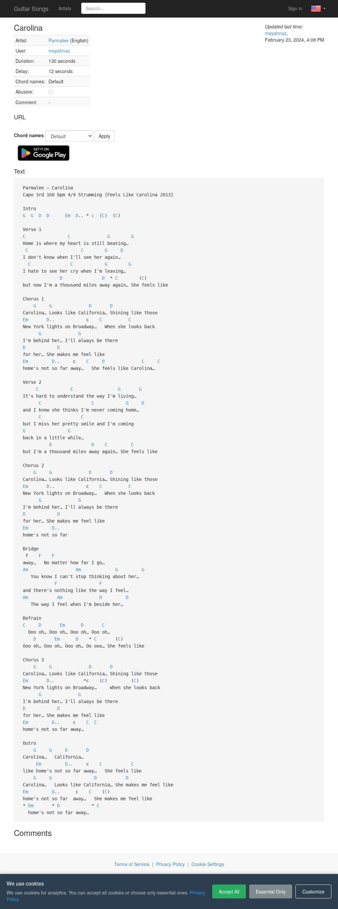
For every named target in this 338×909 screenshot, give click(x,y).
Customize (313, 891)
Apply (104, 136)
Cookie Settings (207, 864)
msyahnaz (59, 50)
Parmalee (59, 40)
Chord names (29, 135)
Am (25, 569)
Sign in (295, 8)
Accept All (229, 891)
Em (67, 215)
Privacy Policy (170, 864)
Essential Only (271, 891)
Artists (64, 8)
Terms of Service (132, 864)
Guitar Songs (31, 8)
